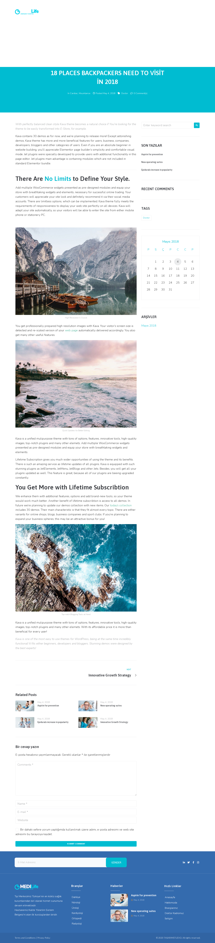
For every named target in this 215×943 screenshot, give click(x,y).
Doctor (124, 93)
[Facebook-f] (193, 3)
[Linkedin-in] (184, 3)
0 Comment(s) (140, 93)
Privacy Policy (43, 937)
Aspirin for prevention (48, 705)
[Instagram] (197, 3)
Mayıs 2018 (148, 326)
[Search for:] (166, 125)
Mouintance (84, 93)
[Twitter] (188, 3)
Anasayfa (20, 28)
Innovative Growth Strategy (114, 722)
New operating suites (111, 705)
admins (107, 61)
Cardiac (74, 93)
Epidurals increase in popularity (52, 722)
